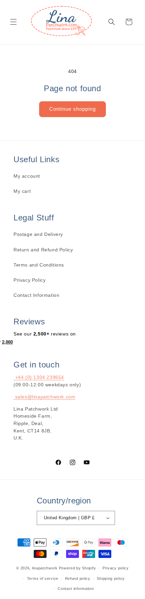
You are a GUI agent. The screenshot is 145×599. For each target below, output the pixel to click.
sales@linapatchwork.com (44, 396)
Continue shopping (72, 109)
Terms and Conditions (38, 265)
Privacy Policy (29, 280)
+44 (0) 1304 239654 (38, 377)
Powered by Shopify (77, 568)
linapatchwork (45, 568)
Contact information (76, 589)
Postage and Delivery (38, 234)
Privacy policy (116, 568)
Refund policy (77, 578)
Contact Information (36, 295)
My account (26, 176)
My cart (22, 191)
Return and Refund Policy (43, 249)
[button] (13, 21)
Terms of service (42, 578)
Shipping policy (111, 578)
